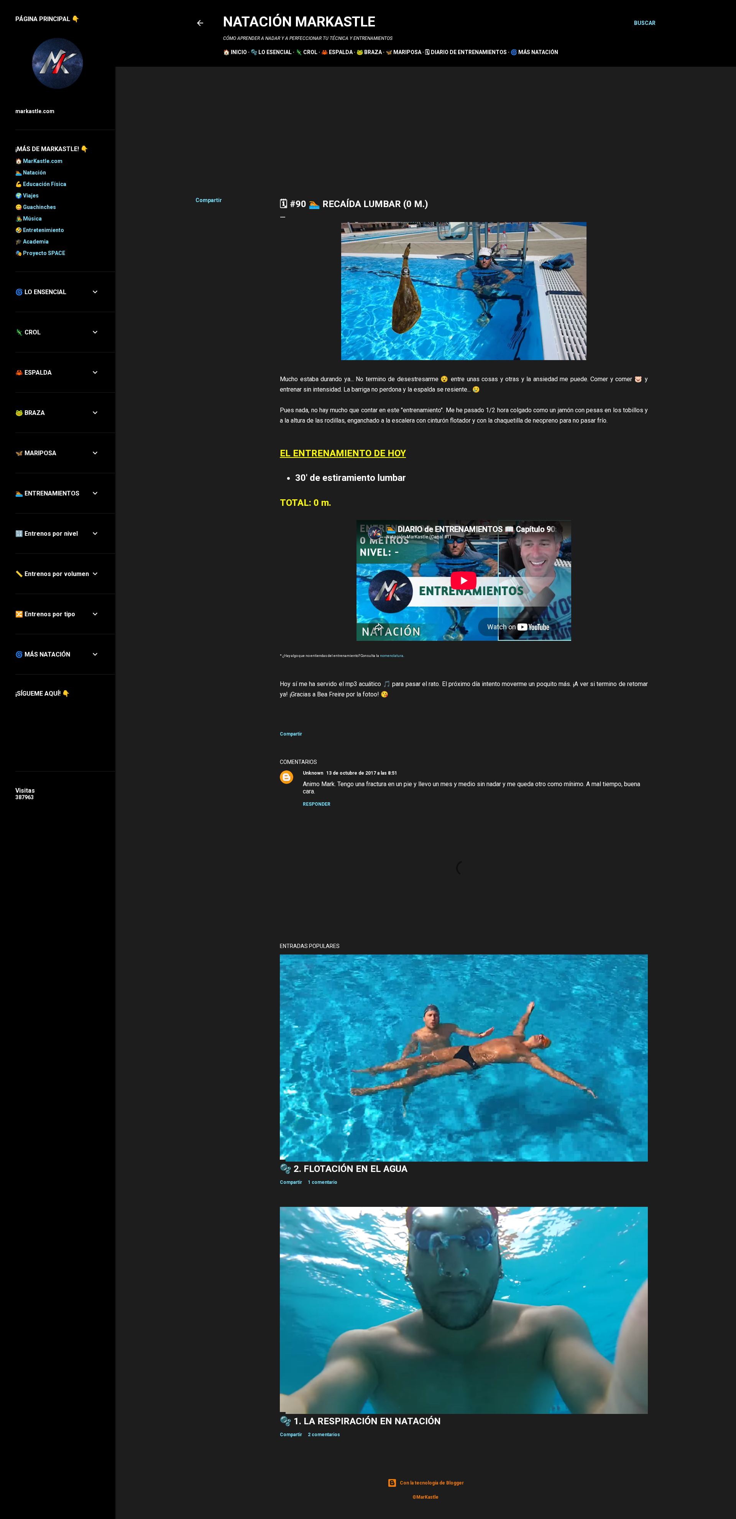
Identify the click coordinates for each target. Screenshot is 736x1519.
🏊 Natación (30, 173)
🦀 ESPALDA (337, 52)
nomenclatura (391, 656)
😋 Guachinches (35, 207)
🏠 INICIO (235, 52)
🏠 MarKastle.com (38, 161)
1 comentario (322, 1182)
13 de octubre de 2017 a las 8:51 (361, 773)
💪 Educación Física (40, 184)
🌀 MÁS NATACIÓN (534, 52)
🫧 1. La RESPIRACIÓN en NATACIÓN (360, 1421)
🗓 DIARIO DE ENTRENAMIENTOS (466, 52)
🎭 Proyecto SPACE (40, 253)
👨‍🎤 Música (28, 219)
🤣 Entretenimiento (39, 230)
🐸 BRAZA (369, 52)
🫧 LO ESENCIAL (271, 52)
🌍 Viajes (27, 196)
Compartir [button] (209, 200)
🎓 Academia (32, 242)
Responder (316, 804)
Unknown (313, 773)
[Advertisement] (426, 124)
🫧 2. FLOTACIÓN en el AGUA (343, 1169)
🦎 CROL (306, 52)
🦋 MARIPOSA (403, 52)
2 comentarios (324, 1434)
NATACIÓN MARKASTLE (299, 22)
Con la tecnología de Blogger (432, 1483)
